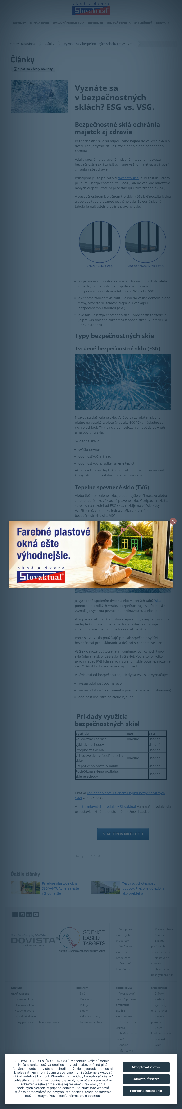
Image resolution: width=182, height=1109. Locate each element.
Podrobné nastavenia (146, 1091)
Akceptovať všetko (146, 1067)
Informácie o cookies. (84, 1096)
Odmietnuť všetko (146, 1079)
